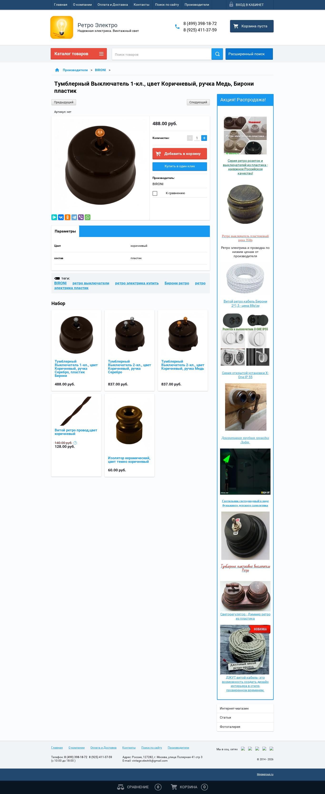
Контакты (141, 4)
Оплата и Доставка (113, 4)
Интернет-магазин (234, 708)
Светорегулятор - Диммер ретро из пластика (245, 616)
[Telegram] (74, 217)
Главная (60, 4)
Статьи (225, 717)
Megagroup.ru (265, 774)
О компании (82, 4)
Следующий (198, 102)
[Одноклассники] (67, 217)
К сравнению (175, 193)
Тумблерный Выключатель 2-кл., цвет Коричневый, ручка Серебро (129, 366)
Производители (197, 4)
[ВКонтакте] (61, 217)
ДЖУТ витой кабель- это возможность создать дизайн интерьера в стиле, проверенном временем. (245, 684)
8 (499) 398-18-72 (200, 23)
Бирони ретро (177, 283)
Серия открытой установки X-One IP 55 (245, 375)
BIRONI (100, 70)
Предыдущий (64, 102)
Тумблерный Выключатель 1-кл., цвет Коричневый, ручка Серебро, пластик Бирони (76, 368)
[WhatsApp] (87, 217)
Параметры (65, 231)
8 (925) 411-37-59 (200, 29)
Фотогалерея (230, 727)
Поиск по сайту (167, 4)
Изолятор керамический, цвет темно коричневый (129, 460)
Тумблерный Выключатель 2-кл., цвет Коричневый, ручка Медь (182, 365)
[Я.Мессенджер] (54, 217)
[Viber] (81, 217)
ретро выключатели (91, 283)
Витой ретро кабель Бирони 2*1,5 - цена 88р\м (245, 303)
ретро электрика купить (137, 283)
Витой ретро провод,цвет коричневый (76, 432)
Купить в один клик (180, 166)
